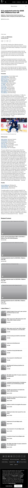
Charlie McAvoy (4, 140)
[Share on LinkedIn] (7, 41)
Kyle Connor (3, 85)
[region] (14, 478)
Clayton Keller (4, 87)
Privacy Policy (15, 475)
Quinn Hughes (4, 139)
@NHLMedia (9, 36)
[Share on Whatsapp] (2, 41)
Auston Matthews (5, 76)
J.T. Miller (3, 84)
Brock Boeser (4, 91)
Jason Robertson (4, 81)
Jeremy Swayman (5, 187)
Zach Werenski (4, 144)
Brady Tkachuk (4, 80)
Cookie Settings (9, 485)
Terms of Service (11, 483)
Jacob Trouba (4, 147)
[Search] (5, 2)
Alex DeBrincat (4, 92)
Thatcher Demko (4, 186)
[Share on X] (5, 41)
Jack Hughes (4, 77)
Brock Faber (3, 146)
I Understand (18, 485)
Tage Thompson (4, 89)
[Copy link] (10, 41)
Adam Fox (3, 143)
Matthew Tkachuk (5, 78)
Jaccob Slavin (4, 142)
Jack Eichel (3, 83)
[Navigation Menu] (26, 2)
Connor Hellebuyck (5, 185)
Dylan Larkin (3, 88)
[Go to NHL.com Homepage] (2, 2)
